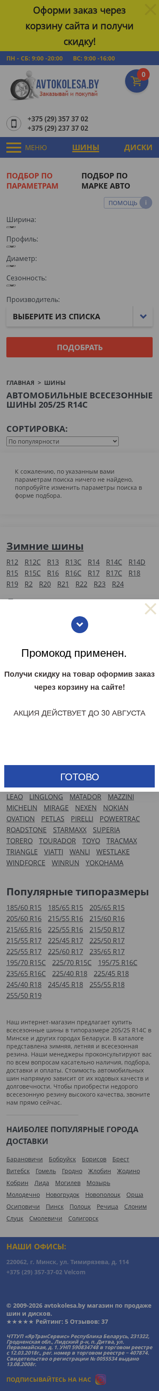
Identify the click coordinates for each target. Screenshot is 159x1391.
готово (79, 776)
